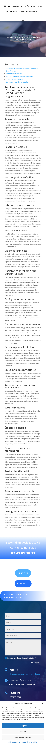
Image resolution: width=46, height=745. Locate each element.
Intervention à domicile (14, 74)
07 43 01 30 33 (23, 553)
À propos (23, 584)
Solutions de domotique (14, 79)
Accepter (23, 726)
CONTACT (23, 573)
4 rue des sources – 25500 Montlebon (24, 12)
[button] (43, 704)
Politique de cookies (14, 742)
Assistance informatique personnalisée (19, 76)
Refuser (23, 731)
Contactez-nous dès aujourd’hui (17, 82)
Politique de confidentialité (29, 742)
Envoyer (35, 662)
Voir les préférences (23, 737)
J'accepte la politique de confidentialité (21, 658)
